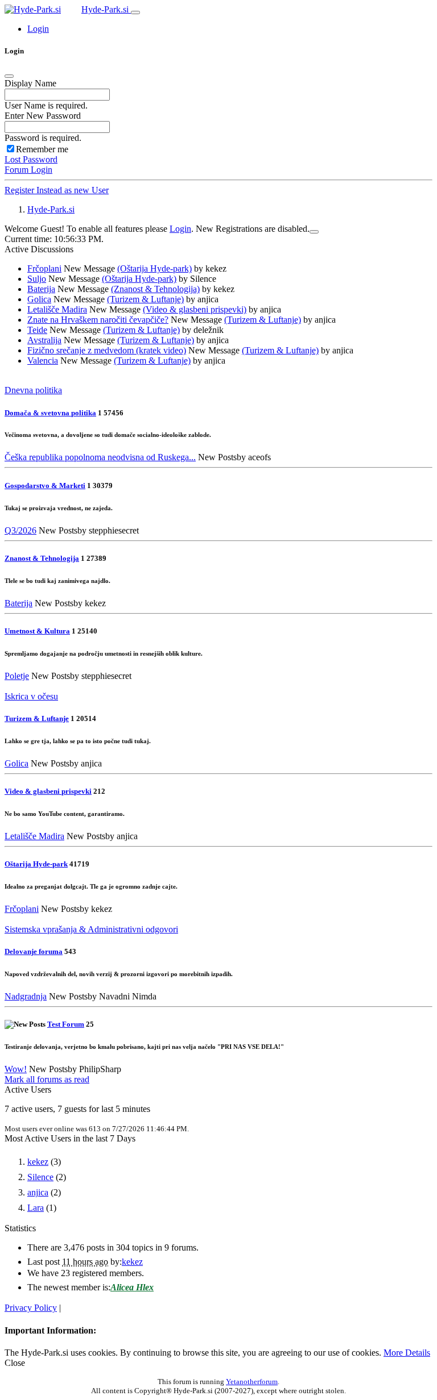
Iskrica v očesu (31, 696)
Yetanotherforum (252, 1381)
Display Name (30, 83)
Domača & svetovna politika (50, 413)
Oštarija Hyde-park (36, 864)
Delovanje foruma (34, 951)
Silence (40, 1177)
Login (180, 229)
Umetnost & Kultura (37, 631)
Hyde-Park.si (106, 9)
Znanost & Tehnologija (42, 558)
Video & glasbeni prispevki (48, 791)
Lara (35, 1207)
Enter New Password (43, 115)
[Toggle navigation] (135, 12)
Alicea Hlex (132, 1287)
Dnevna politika (33, 390)
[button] (38, 29)
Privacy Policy (31, 1308)
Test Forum (65, 1024)
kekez (37, 1161)
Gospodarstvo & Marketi (45, 485)
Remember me (42, 149)
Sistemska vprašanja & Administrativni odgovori (91, 929)
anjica (37, 1192)
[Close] (9, 76)
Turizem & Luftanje (37, 718)
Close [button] (15, 1363)
